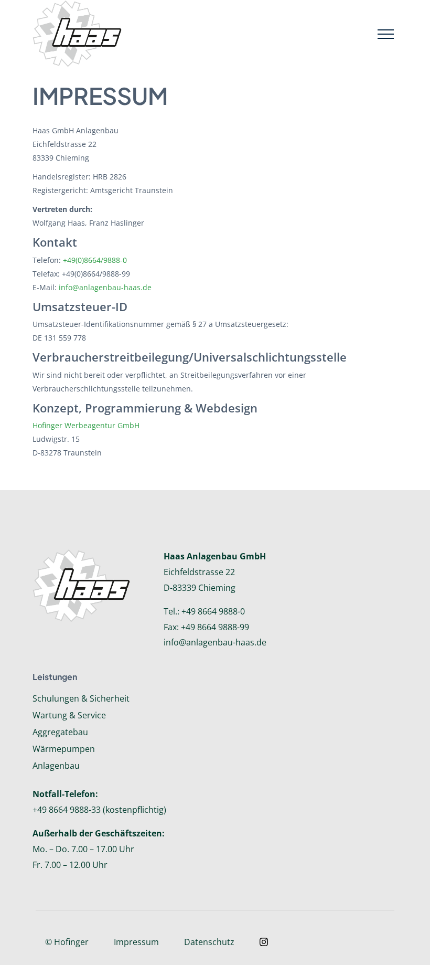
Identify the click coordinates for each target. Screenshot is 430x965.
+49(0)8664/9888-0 (95, 260)
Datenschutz (209, 942)
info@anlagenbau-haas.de (105, 287)
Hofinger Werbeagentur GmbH (86, 425)
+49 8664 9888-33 (67, 809)
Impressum (136, 942)
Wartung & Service (69, 715)
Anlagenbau (56, 765)
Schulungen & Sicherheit (81, 698)
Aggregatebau (60, 732)
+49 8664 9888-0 (213, 611)
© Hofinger (67, 942)
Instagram (264, 942)
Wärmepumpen (64, 749)
